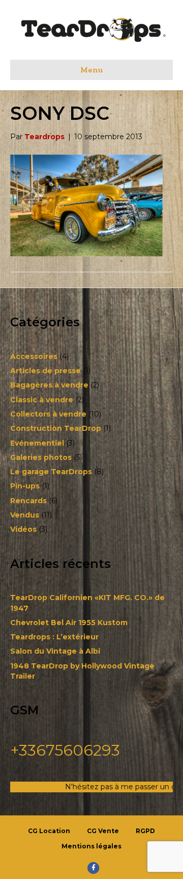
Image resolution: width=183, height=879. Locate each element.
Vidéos (23, 529)
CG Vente (103, 831)
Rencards (28, 500)
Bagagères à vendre (49, 385)
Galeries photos (41, 457)
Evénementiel (37, 443)
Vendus (24, 515)
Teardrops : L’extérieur (54, 636)
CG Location (49, 831)
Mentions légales (91, 846)
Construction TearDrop (55, 428)
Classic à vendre (41, 399)
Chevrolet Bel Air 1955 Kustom (69, 622)
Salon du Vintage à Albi (55, 651)
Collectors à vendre (48, 414)
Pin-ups (25, 485)
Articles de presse (45, 370)
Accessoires (33, 356)
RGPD (145, 831)
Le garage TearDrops (51, 471)
